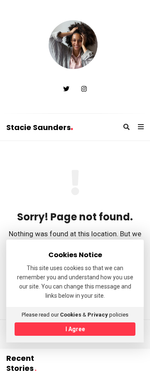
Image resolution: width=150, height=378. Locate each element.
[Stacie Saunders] (74, 45)
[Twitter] (66, 89)
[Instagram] (84, 89)
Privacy (98, 315)
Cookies (70, 315)
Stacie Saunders (38, 127)
